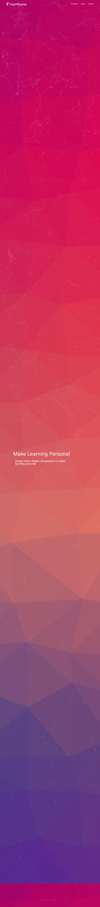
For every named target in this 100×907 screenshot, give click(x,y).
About (83, 4)
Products (74, 4)
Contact (91, 4)
